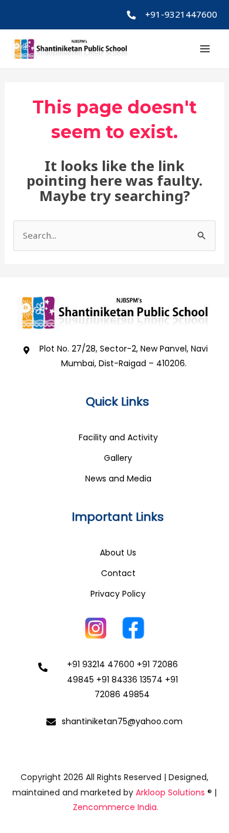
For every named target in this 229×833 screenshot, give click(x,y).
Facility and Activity (118, 437)
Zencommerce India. (116, 807)
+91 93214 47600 (100, 664)
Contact (118, 573)
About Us (118, 552)
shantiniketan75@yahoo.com (122, 721)
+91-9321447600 (181, 14)
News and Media (118, 478)
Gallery (118, 458)
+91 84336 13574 (129, 679)
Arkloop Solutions (170, 792)
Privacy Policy (118, 594)
